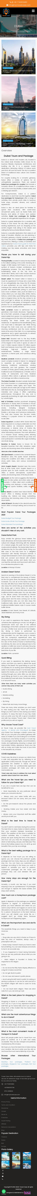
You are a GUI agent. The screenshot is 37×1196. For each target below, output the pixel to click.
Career (3, 1111)
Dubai (3, 1140)
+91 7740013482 (20, 2)
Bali (2, 1143)
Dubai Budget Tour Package (11, 518)
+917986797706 (9, 1087)
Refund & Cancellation (8, 1127)
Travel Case (23, 1187)
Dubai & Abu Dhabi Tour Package (13, 521)
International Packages (18, 31)
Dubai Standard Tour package (12, 524)
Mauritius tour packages (11, 1062)
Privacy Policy (5, 1102)
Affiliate (3, 1124)
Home (9, 31)
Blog (2, 1130)
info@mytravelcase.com (19, 5)
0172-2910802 (8, 1091)
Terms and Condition (8, 1105)
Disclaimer (4, 1108)
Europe (3, 1146)
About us (4, 1114)
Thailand (4, 1137)
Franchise (4, 1117)
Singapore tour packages (19, 1064)
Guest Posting (5, 1121)
